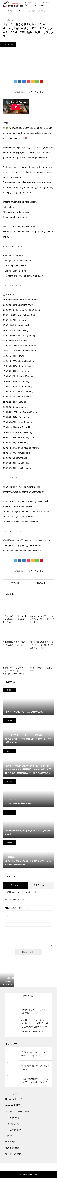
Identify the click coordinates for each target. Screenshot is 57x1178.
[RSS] (28, 1164)
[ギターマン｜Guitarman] (13, 4)
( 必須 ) (16, 899)
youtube (9, 720)
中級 (7, 1142)
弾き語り (9, 1154)
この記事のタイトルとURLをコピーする (28, 92)
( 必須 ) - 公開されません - (17, 908)
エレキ (9, 751)
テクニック (9, 812)
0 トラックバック (41, 885)
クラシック (10, 1124)
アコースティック (8, 44)
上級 (7, 1136)
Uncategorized (12, 1099)
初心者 (9, 690)
